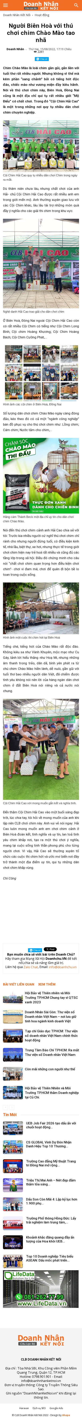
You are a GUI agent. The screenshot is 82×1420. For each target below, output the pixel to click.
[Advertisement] (41, 911)
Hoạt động (42, 15)
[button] (76, 5)
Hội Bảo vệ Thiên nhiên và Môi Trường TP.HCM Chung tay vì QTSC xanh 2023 (51, 997)
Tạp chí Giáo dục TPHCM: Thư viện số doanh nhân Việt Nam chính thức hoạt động (51, 1035)
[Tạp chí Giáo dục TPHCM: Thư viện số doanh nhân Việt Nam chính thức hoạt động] (13, 1036)
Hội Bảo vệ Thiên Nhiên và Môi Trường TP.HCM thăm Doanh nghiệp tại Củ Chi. (52, 1092)
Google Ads (56, 1408)
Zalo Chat (30, 967)
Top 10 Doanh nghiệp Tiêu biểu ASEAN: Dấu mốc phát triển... (49, 1258)
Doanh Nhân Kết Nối (16, 15)
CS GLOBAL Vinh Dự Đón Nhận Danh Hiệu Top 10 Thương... (48, 1144)
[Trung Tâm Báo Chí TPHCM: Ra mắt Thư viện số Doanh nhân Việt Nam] (13, 1055)
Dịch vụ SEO (39, 1408)
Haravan (24, 1408)
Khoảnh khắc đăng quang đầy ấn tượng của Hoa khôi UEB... (50, 1239)
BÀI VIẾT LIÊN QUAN (18, 984)
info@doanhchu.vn (63, 967)
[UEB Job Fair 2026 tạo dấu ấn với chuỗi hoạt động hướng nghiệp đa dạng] (13, 1128)
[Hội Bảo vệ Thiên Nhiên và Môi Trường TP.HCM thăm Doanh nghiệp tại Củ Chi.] (13, 1092)
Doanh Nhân (15, 49)
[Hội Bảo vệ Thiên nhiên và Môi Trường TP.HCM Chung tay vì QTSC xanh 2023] (13, 998)
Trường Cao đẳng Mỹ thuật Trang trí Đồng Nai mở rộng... (51, 1163)
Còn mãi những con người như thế (50, 1069)
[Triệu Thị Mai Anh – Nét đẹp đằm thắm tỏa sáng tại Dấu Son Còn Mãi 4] (13, 1185)
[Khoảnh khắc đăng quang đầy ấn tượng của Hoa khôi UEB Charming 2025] (13, 1242)
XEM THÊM (47, 984)
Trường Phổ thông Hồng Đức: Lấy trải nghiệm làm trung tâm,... (51, 1220)
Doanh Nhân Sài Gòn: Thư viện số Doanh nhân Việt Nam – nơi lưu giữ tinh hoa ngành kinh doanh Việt (50, 1016)
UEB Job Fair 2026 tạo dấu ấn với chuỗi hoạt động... (51, 1125)
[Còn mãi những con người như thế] (13, 1074)
